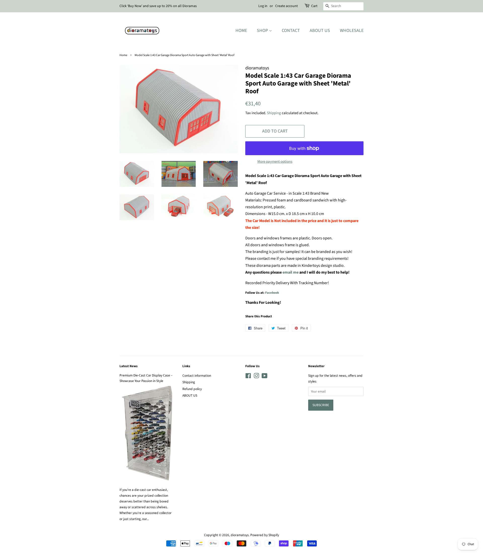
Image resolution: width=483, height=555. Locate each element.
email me (291, 272)
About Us (320, 30)
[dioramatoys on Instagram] (256, 376)
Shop (263, 30)
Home (241, 30)
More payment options (274, 161)
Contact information (196, 375)
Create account (286, 6)
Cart (314, 6)
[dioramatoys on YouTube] (264, 376)
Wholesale (352, 30)
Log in (262, 6)
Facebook (272, 292)
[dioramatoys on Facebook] (248, 376)
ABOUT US (189, 395)
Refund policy (192, 389)
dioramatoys (240, 535)
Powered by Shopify (264, 535)
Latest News (128, 366)
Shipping (274, 113)
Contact (291, 30)
